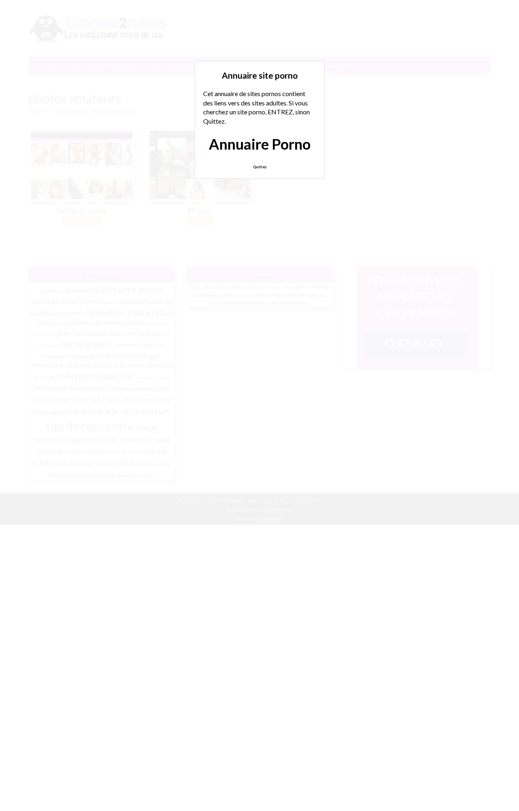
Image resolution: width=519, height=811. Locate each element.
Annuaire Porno (260, 144)
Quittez (259, 167)
